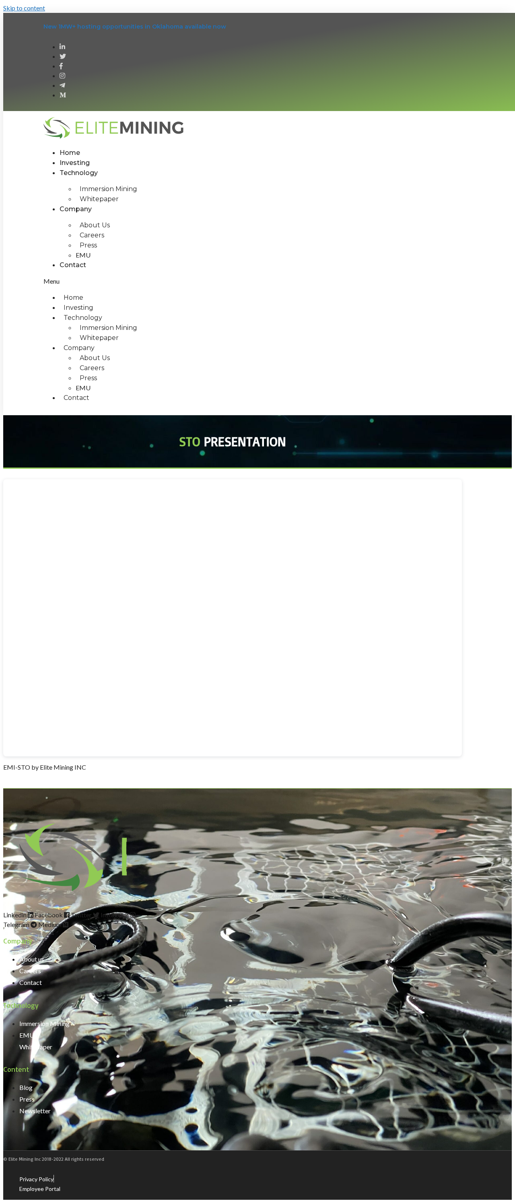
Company (76, 209)
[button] (221, 281)
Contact (73, 265)
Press (88, 245)
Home (70, 153)
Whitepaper (99, 199)
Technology (79, 173)
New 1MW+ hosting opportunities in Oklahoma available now (134, 26)
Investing (75, 163)
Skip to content (24, 8)
